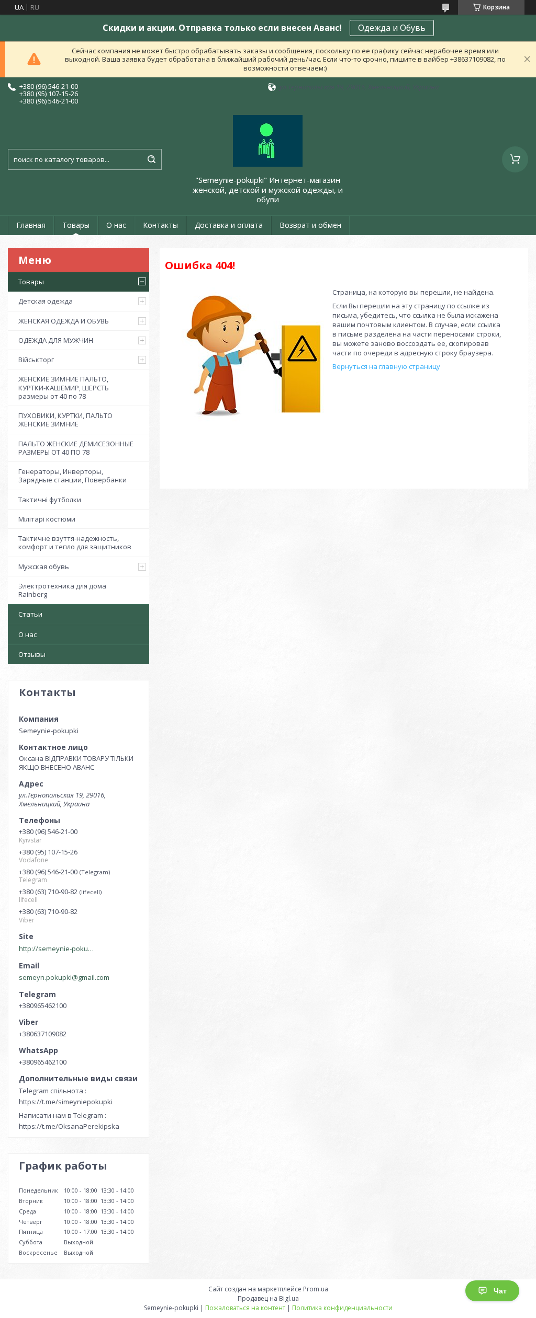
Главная (31, 225)
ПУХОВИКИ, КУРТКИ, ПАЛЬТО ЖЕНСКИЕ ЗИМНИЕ (65, 420)
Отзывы (32, 654)
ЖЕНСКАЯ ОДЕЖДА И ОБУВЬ (63, 321)
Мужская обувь (43, 566)
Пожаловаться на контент (245, 1307)
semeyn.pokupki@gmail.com (64, 977)
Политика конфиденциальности (342, 1307)
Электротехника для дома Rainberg (62, 590)
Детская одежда (45, 301)
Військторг (36, 359)
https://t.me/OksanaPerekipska (69, 1126)
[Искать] (151, 159)
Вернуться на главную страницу (386, 366)
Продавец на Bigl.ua (268, 1298)
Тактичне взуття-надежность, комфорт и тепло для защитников (74, 542)
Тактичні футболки (49, 499)
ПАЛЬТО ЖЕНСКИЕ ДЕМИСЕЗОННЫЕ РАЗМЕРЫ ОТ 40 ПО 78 (75, 448)
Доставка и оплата (229, 225)
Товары (76, 225)
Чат (500, 1291)
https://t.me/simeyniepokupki (66, 1101)
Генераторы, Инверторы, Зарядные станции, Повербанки (72, 475)
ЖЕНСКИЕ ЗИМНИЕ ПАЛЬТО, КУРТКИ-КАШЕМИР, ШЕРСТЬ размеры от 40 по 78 (63, 387)
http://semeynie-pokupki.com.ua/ (58, 948)
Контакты (160, 225)
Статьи (30, 614)
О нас (116, 225)
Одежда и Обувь (392, 27)
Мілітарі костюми (46, 519)
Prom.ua (315, 1289)
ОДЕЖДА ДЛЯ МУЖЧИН (55, 340)
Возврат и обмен (310, 225)
